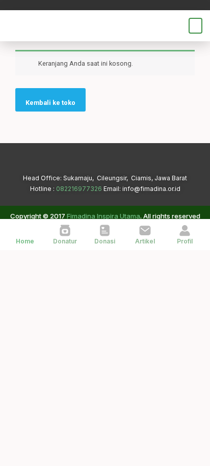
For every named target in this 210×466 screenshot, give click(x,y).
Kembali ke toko (50, 102)
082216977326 (79, 189)
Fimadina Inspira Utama (103, 216)
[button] (195, 26)
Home (25, 241)
